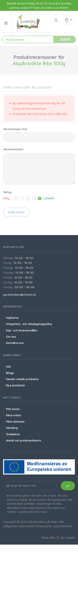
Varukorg (12, 427)
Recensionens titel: (16, 129)
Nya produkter (15, 385)
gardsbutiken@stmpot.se (19, 294)
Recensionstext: (14, 149)
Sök (8, 366)
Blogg (10, 372)
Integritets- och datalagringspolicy (29, 324)
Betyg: (8, 192)
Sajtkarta (12, 317)
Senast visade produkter (22, 379)
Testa (65, 39)
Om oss (11, 336)
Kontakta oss (15, 342)
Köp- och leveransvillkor (22, 330)
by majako (67, 537)
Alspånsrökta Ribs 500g (39, 63)
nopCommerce (62, 526)
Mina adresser (15, 421)
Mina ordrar (13, 415)
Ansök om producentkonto (23, 440)
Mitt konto (13, 409)
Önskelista (13, 434)
